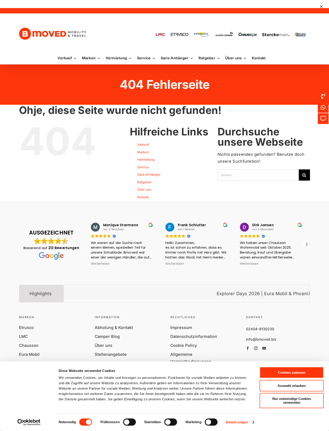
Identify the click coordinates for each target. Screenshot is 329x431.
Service (143, 167)
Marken (143, 152)
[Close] (321, 6)
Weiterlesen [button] (121, 264)
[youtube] (264, 348)
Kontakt (143, 197)
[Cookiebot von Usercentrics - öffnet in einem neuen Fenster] (29, 422)
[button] (306, 244)
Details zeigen (237, 422)
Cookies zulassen (292, 372)
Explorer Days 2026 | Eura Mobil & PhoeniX (244, 293)
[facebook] (248, 348)
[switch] (129, 422)
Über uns (144, 189)
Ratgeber (144, 182)
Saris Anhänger (148, 174)
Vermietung (146, 159)
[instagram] (256, 348)
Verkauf (143, 144)
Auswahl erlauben (292, 386)
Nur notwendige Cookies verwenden (291, 400)
